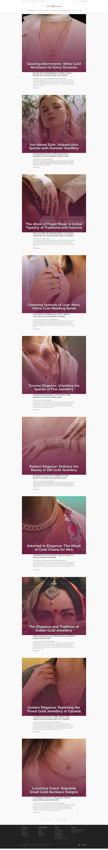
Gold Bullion (25, 829)
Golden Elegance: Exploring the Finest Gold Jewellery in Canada (51, 718)
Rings (23, 830)
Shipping (40, 832)
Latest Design (56, 78)
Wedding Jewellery (54, 319)
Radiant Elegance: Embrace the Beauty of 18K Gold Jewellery (50, 477)
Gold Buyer (58, 829)
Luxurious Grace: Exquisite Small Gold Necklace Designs (52, 799)
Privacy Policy (75, 832)
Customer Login (76, 1)
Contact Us (41, 835)
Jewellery (50, 78)
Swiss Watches (25, 835)
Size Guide (40, 833)
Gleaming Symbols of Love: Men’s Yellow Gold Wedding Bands (51, 315)
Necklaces (63, 78)
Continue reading (36, 87)
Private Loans (58, 833)
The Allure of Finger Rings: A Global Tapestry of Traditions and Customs (53, 234)
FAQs (39, 829)
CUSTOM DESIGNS (63, 10)
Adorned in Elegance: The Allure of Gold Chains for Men (53, 556)
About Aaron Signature (77, 830)
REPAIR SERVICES (55, 10)
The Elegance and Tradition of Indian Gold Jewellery (54, 637)
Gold (47, 319)
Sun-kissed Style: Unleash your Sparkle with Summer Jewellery (51, 155)
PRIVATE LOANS (48, 10)
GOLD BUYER (41, 10)
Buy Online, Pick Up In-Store (62, 838)
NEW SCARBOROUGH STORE (32, 10)
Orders (40, 830)
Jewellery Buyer (59, 830)
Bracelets (24, 834)
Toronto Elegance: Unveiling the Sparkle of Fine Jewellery (51, 396)
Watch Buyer (58, 832)
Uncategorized (50, 641)
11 (57, 819)
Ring (48, 238)
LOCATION (74, 10)
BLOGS (69, 10)
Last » (64, 819)
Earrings (24, 833)
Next (60, 819)
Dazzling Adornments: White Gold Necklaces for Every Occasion (52, 74)
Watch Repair (58, 835)
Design (47, 560)
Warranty (41, 834)
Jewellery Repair (59, 834)
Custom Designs (59, 837)
